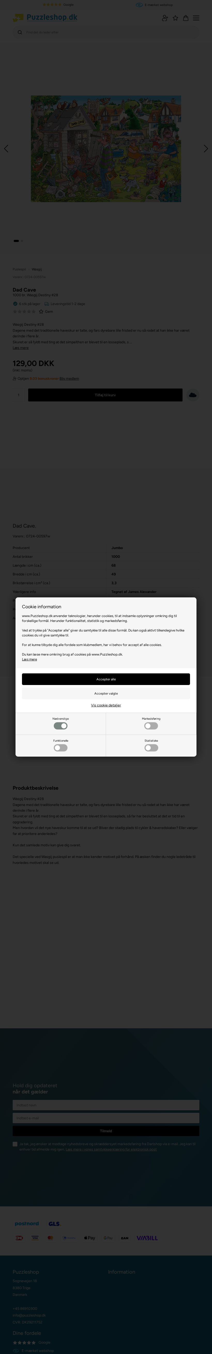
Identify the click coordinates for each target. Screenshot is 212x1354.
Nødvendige (60, 718)
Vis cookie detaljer (106, 705)
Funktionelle (60, 740)
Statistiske (151, 740)
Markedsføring (151, 718)
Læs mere (29, 659)
